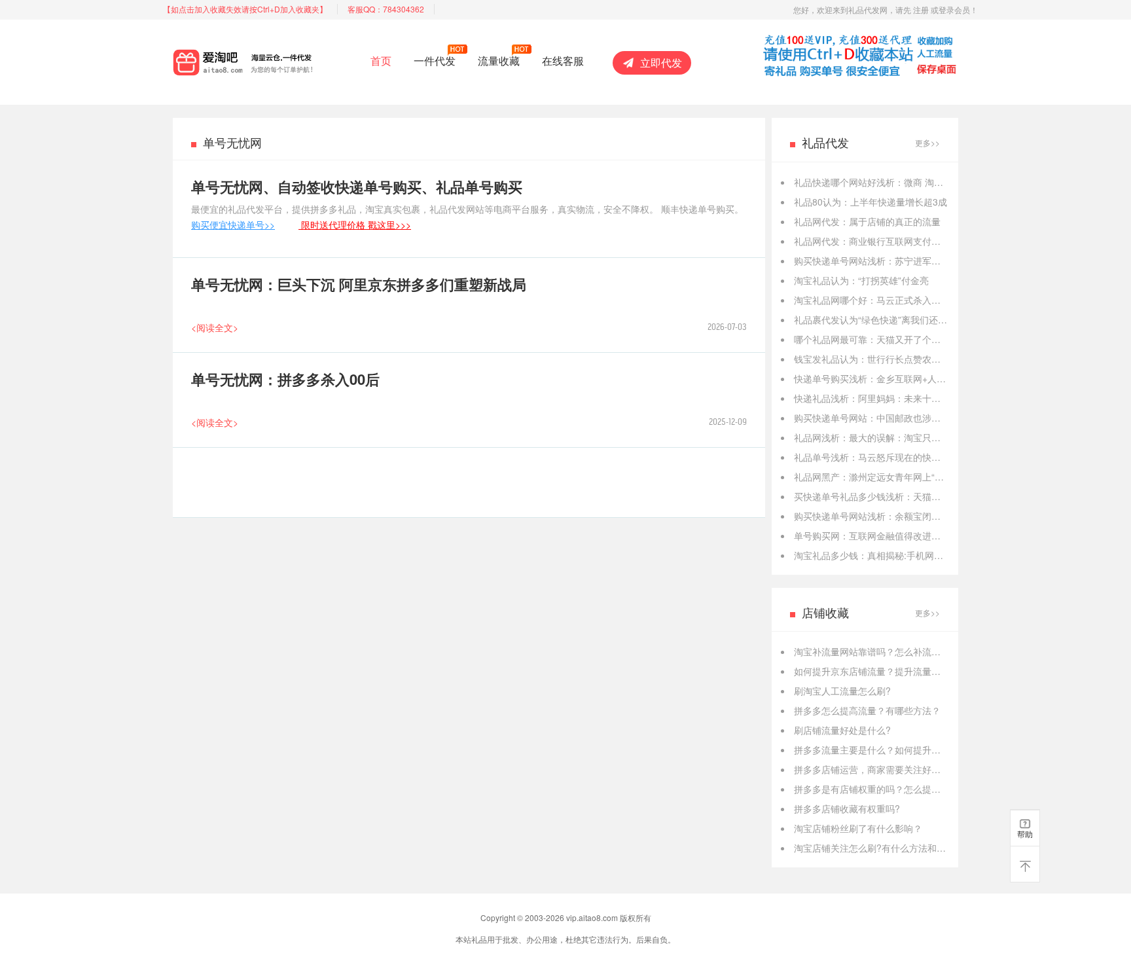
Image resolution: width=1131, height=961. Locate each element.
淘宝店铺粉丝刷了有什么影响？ (858, 828)
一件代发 (435, 60)
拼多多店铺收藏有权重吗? (847, 808)
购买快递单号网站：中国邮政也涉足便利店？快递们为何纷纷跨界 (927, 417)
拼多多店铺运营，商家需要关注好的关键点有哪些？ (899, 769)
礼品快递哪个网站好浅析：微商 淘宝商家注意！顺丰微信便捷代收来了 (937, 182)
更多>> (927, 142)
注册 (921, 9)
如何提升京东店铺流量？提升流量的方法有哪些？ (895, 671)
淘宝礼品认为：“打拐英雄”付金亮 (861, 280)
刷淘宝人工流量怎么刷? (842, 690)
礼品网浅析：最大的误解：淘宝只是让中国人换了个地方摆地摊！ (927, 437)
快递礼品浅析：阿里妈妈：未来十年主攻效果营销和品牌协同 (917, 398)
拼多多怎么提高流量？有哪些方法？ (867, 710)
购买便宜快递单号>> (233, 224)
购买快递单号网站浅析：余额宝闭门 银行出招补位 (896, 515)
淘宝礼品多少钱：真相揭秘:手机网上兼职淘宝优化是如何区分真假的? (935, 555)
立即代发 (661, 62)
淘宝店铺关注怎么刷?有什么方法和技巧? (877, 847)
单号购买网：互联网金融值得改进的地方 (876, 535)
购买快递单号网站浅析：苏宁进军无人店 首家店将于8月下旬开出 (926, 260)
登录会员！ (958, 9)
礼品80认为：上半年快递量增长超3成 (870, 201)
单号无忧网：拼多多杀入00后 (285, 379)
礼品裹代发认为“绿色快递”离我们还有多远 (879, 319)
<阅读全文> (214, 327)
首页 (380, 60)
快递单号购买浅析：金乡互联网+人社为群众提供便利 (902, 378)
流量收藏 (499, 60)
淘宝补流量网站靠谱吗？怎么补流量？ (872, 651)
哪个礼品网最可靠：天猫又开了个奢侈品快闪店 (890, 339)
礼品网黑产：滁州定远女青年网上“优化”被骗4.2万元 (900, 476)
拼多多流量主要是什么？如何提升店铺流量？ (885, 749)
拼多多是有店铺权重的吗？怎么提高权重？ (881, 788)
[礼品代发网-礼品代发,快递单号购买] (266, 59)
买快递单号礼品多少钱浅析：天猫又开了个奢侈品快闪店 (908, 496)
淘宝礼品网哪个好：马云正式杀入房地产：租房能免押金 (908, 299)
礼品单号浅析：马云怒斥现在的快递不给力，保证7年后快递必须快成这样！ (948, 456)
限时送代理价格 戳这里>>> (354, 224)
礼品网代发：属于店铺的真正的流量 (867, 221)
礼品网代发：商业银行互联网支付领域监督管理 (890, 240)
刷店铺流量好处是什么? (842, 729)
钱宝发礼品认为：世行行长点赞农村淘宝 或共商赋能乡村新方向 (923, 358)
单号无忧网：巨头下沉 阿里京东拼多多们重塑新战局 (358, 284)
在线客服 (563, 60)
